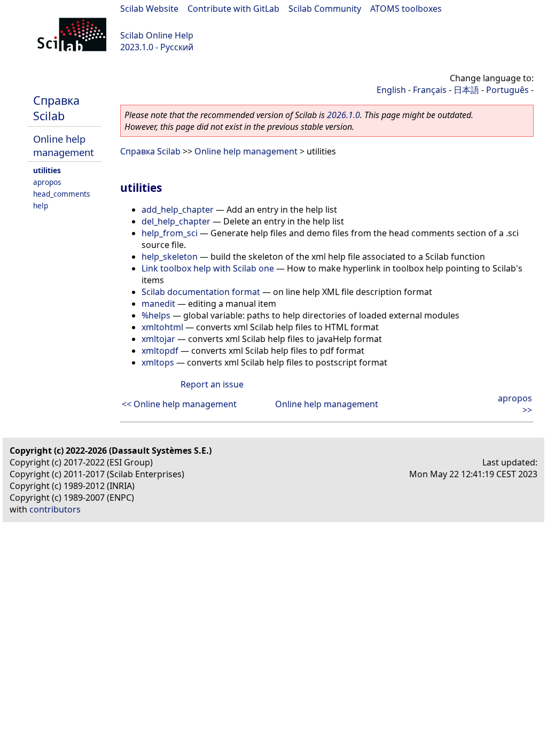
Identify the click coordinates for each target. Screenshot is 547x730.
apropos (47, 182)
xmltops (158, 362)
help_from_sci (170, 233)
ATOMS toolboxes (406, 8)
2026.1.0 (343, 115)
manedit (158, 303)
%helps (156, 315)
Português (507, 90)
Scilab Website (149, 8)
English (391, 90)
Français (430, 90)
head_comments (61, 194)
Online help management (63, 145)
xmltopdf (160, 350)
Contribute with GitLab (233, 8)
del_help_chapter (176, 221)
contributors (55, 509)
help (40, 205)
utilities (47, 170)
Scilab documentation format (201, 292)
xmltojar (158, 339)
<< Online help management (179, 404)
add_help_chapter (178, 209)
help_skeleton (170, 256)
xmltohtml (162, 327)
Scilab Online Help (156, 35)
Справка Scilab (56, 107)
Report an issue (212, 384)
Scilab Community (324, 8)
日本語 (466, 90)
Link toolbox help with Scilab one (208, 268)
